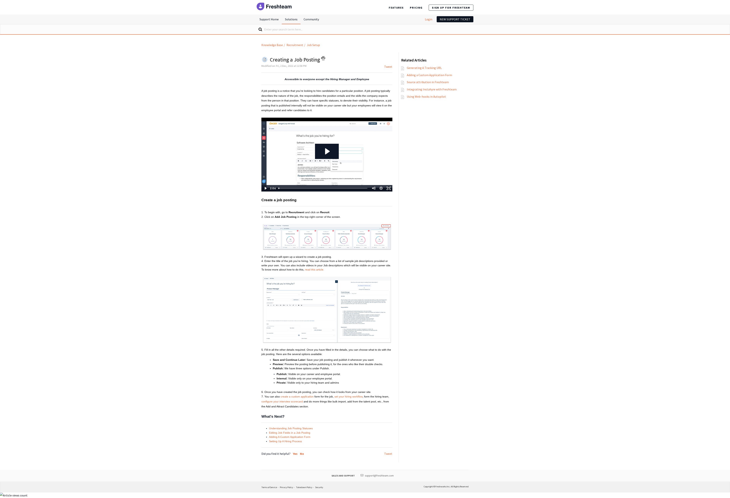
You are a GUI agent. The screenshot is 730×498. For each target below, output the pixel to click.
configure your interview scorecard (282, 401)
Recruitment (294, 45)
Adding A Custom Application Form (289, 436)
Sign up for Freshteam (451, 7)
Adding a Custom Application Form (429, 75)
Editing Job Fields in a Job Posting (289, 432)
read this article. (315, 269)
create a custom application (297, 396)
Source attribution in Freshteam (428, 82)
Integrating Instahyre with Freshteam (432, 89)
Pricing (416, 7)
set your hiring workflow (348, 396)
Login (428, 19)
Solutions (291, 19)
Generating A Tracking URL (424, 68)
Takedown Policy (304, 487)
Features (396, 7)
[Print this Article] (323, 58)
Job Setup (313, 45)
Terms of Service (269, 487)
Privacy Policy (286, 487)
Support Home (269, 19)
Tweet (388, 67)
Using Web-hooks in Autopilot (426, 96)
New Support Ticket (455, 19)
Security (319, 487)
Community (311, 19)
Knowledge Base (272, 45)
